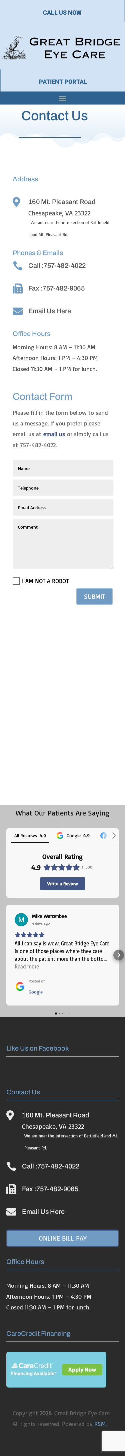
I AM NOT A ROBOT (45, 580)
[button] (6, 955)
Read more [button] (27, 966)
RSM (100, 1423)
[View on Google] (21, 919)
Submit (94, 596)
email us (54, 433)
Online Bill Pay (63, 1238)
